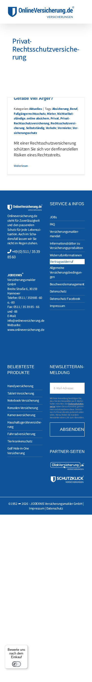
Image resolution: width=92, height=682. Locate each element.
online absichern (38, 118)
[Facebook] (15, 346)
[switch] (16, 664)
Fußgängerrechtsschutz (29, 114)
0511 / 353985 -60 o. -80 (24, 300)
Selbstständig (35, 128)
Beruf (73, 109)
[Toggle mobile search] (83, 13)
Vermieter (64, 128)
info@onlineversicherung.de (25, 320)
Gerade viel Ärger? (33, 98)
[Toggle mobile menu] (83, 8)
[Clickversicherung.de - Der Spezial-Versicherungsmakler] (67, 463)
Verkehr (51, 128)
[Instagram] (8, 346)
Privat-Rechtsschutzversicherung (42, 121)
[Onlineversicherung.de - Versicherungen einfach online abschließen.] (24, 206)
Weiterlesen (21, 166)
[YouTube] (21, 346)
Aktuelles (35, 109)
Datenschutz (54, 508)
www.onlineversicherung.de (25, 329)
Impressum (36, 508)
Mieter (51, 114)
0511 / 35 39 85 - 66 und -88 (23, 309)
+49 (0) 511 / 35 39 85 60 (23, 254)
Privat (55, 118)
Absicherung (60, 109)
